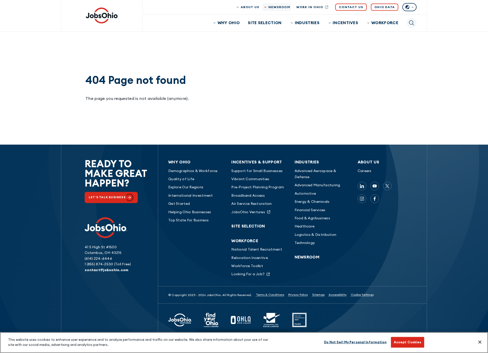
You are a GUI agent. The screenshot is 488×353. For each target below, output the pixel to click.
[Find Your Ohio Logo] (211, 320)
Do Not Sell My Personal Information (355, 342)
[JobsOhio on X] (387, 186)
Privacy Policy (298, 295)
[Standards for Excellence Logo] (271, 320)
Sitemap (318, 295)
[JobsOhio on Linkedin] (362, 186)
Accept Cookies (407, 342)
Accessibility (338, 295)
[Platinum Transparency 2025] (299, 320)
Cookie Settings (362, 295)
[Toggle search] (411, 23)
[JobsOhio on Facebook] (374, 198)
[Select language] (409, 7)
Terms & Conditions (270, 295)
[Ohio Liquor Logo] (241, 320)
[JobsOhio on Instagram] (362, 198)
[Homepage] (102, 15)
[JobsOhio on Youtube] (374, 186)
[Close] (479, 342)
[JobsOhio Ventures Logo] (180, 320)
